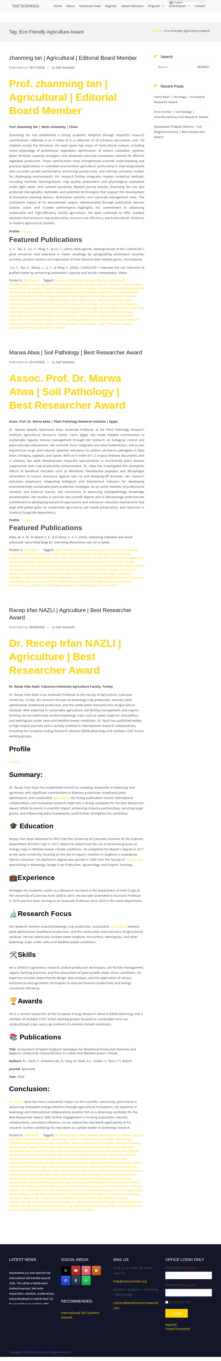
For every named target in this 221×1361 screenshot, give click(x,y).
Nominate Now (90, 6)
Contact (199, 6)
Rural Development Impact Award (92, 1194)
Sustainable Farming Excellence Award (37, 327)
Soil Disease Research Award (123, 566)
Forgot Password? (177, 1329)
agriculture (61, 798)
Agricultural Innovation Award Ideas (115, 284)
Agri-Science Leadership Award (84, 1139)
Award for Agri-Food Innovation (58, 1151)
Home (58, 6)
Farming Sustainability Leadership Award (66, 1170)
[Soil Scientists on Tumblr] (76, 1280)
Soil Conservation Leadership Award (60, 1198)
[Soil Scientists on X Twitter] (65, 1270)
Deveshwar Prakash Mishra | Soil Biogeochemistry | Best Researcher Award (179, 132)
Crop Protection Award (67, 554)
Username (180, 1267)
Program (154, 6)
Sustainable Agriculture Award (95, 585)
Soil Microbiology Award (107, 574)
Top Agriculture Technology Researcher (96, 1206)
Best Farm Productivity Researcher (44, 1159)
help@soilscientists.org (130, 1281)
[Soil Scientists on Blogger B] (96, 1270)
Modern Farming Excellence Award (93, 312)
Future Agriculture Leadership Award (109, 304)
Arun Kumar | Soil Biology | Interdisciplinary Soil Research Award (181, 114)
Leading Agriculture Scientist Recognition (82, 1182)
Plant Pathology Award (36, 562)
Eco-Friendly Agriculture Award (58, 304)
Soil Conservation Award (37, 566)
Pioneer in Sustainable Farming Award (37, 1190)
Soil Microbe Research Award (67, 574)
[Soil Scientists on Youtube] (76, 1270)
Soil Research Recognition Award (101, 577)
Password (180, 1285)
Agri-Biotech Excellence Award (121, 1135)
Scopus (26, 231)
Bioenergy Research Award (79, 1162)
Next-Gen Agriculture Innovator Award (63, 1186)
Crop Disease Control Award (29, 554)
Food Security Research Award (120, 1170)
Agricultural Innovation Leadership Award (95, 288)
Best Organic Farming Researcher (95, 1159)
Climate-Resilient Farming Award (33, 300)
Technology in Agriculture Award (78, 1202)
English (178, 2)
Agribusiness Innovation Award (58, 1143)
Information (177, 6)
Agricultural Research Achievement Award (68, 292)
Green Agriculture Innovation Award (46, 1178)
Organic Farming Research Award (117, 1186)
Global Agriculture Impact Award (66, 1174)
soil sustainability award (98, 581)
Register (111, 6)
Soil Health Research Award (108, 1198)
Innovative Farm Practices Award (43, 312)
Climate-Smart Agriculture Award (82, 300)
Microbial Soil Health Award (82, 558)
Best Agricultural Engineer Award (107, 1151)
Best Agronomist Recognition (71, 1155)
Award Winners (132, 6)
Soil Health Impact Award (111, 569)
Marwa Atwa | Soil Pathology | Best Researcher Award (75, 352)
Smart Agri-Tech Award (107, 316)
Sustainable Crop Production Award (105, 324)
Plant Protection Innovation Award (78, 562)
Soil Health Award (79, 569)
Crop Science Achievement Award (93, 1167)
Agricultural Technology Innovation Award (50, 296)
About (70, 6)
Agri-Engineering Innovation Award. (35, 1139)
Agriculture (133, 859)
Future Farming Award (25, 1174)
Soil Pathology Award (61, 577)
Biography (31, 280)
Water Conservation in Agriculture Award (63, 1210)
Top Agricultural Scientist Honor (43, 1206)
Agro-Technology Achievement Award (109, 296)
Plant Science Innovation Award (89, 1190)
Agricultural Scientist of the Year (32, 1147)
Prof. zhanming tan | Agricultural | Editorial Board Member (63, 97)
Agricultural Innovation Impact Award (36, 288)
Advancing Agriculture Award (76, 1135)
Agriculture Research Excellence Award (85, 1147)
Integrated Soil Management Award (34, 558)
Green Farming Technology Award (83, 308)
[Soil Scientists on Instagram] (65, 1280)
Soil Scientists (25, 6)
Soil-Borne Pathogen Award (51, 585)
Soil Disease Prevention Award (78, 566)
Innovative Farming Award (92, 1178)
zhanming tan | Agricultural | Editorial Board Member (73, 58)
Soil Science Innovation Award (57, 581)
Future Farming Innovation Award (33, 308)
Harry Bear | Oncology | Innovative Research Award (179, 99)
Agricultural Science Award (117, 550)
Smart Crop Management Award (76, 319)
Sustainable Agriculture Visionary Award (49, 324)
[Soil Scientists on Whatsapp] (86, 1280)
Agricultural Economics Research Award (111, 1143)
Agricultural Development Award (64, 284)
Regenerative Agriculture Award (43, 1194)
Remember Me (180, 1302)
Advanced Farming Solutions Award (80, 280)
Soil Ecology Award (22, 569)
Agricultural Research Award (75, 550)
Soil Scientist (65, 67)
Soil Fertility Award (51, 569)
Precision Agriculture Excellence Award (61, 316)
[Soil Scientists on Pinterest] (86, 1270)
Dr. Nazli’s (16, 1102)
